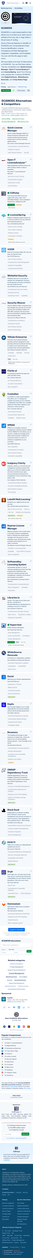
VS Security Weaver (10, 1059)
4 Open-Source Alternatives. (15, 113)
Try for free (11, 205)
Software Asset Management (16, 983)
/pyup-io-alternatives (8, 840)
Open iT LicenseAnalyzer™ (19, 69)
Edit (4, 83)
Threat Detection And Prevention (16, 989)
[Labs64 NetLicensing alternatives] (4, 500)
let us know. (27, 1088)
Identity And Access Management (16, 970)
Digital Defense (11, 77)
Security (9, 980)
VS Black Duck (8, 1067)
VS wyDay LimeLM (10, 1056)
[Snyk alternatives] (4, 872)
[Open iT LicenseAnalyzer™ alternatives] (4, 160)
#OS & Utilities (6, 118)
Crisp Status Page (20, 80)
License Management (16, 973)
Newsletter (5, 1219)
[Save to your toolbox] (5, 23)
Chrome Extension (8, 1208)
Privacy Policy (14, 1247)
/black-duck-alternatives (9, 808)
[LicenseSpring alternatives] (4, 215)
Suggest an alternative (16, 929)
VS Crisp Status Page (11, 1051)
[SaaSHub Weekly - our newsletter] (23, 3)
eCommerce (14, 1238)
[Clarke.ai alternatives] (4, 371)
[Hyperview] (4, 625)
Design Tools (6, 1233)
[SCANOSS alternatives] (5, 16)
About (4, 1194)
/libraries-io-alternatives (9, 595)
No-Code (8, 1231)
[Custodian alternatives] (4, 395)
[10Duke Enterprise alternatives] (4, 338)
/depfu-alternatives (7, 702)
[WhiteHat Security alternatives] (4, 276)
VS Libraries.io (8, 1075)
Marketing (26, 1235)
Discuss (25, 1192)
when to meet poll (16, 1254)
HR (21, 1238)
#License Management (9, 121)
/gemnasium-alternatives (9, 902)
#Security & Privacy (18, 118)
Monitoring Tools (11, 977)
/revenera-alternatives (8, 730)
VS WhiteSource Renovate (12, 1048)
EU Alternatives (12, 1086)
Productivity (18, 1235)
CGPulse (16, 1112)
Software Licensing (23, 986)
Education (23, 1242)
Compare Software (8, 1206)
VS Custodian (8, 1064)
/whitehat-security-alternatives (11, 273)
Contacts (18, 1192)
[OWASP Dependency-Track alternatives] (4, 770)
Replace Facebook (23, 1206)
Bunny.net (17, 1250)
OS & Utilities (23, 977)
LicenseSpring (10, 72)
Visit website (6, 90)
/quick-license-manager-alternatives (13, 125)
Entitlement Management (16, 963)
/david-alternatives (7, 674)
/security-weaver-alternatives (11, 301)
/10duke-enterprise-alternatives (11, 335)
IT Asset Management (16, 967)
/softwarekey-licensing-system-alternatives (15, 559)
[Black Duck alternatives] (4, 810)
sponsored (7, 1160)
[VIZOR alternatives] (4, 250)
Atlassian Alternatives (23, 1211)
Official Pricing (22, 87)
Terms (23, 1247)
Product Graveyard (23, 1214)
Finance (16, 1242)
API (9, 1194)
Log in (4, 949)
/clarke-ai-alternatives (8, 369)
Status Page (21, 90)
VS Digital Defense (10, 1045)
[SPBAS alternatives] (4, 426)
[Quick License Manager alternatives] (4, 128)
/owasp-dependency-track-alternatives (14, 768)
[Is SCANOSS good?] (14, 90)
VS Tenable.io (8, 1070)
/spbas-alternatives (8, 423)
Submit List (5, 1216)
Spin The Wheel (18, 1252)
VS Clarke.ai (8, 1053)
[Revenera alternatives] (4, 733)
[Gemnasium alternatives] (4, 904)
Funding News (6, 1214)
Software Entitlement (10, 986)
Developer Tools (17, 1231)
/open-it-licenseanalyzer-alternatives (13, 158)
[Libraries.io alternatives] (4, 598)
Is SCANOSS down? (16, 1097)
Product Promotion (8, 1192)
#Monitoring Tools (23, 121)
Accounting (5, 1238)
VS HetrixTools (9, 1062)
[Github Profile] (28, 90)
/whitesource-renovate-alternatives (12, 650)
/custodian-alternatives (9, 392)
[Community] (26, 3)
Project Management (18, 1240)
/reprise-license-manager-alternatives (13, 523)
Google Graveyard (23, 1216)
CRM (3, 1235)
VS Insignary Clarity (10, 1072)
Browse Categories (8, 1203)
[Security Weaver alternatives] (4, 303)
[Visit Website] (30, 127)
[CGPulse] (4, 193)
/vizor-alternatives (7, 247)
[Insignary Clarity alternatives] (4, 464)
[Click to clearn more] (16, 1153)
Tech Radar (20, 1203)
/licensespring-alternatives (10, 213)
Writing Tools (6, 1240)
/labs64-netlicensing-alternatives (12, 497)
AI (2, 1231)
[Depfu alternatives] (4, 705)
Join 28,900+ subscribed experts (16, 1138)
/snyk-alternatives (7, 869)
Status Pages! (6, 1211)
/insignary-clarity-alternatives (10, 461)
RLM (3, 526)
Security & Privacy (20, 980)
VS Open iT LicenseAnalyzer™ (13, 1043)
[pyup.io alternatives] (4, 843)
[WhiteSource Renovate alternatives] (4, 653)
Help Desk (10, 1235)
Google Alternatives (23, 1208)
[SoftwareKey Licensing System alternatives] (4, 562)
